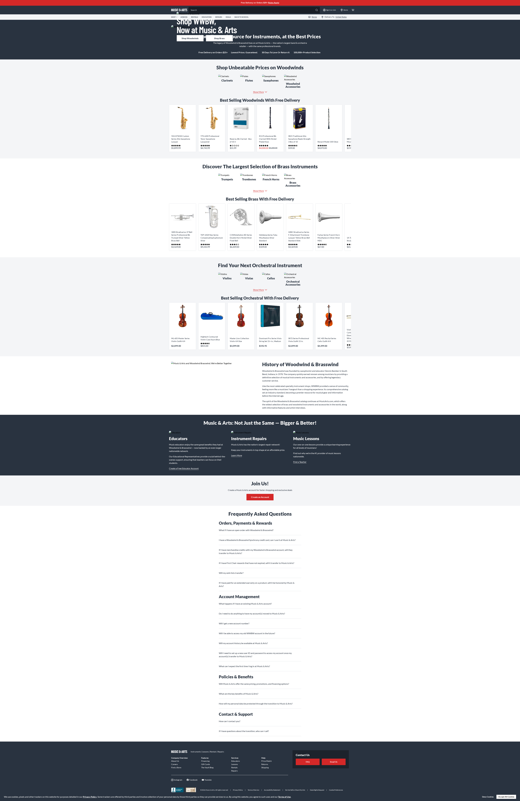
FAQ (308, 762)
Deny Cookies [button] (488, 797)
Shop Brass (219, 38)
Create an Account (260, 497)
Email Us (333, 762)
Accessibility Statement (272, 790)
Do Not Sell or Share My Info (295, 790)
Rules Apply (273, 3)
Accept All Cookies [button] (506, 797)
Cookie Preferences (336, 790)
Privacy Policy (90, 796)
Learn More (236, 455)
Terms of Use (284, 796)
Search (194, 10)
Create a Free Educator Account (184, 468)
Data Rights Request (317, 790)
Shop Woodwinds (190, 38)
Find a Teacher (299, 462)
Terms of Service (253, 790)
